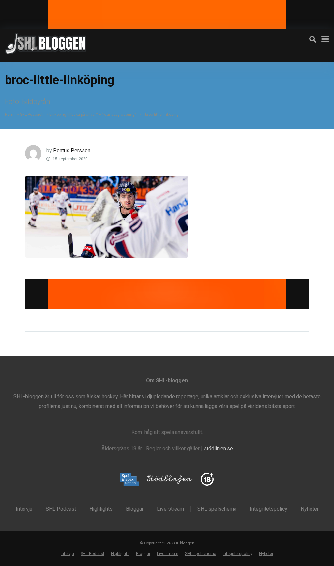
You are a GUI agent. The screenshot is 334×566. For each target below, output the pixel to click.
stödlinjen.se (218, 448)
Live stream (170, 509)
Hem (9, 114)
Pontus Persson (71, 150)
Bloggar (135, 509)
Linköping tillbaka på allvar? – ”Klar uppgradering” (92, 114)
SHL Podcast (31, 114)
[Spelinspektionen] (129, 480)
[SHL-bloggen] (45, 42)
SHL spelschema (216, 509)
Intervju (24, 509)
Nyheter (310, 509)
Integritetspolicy (268, 509)
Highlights (101, 509)
